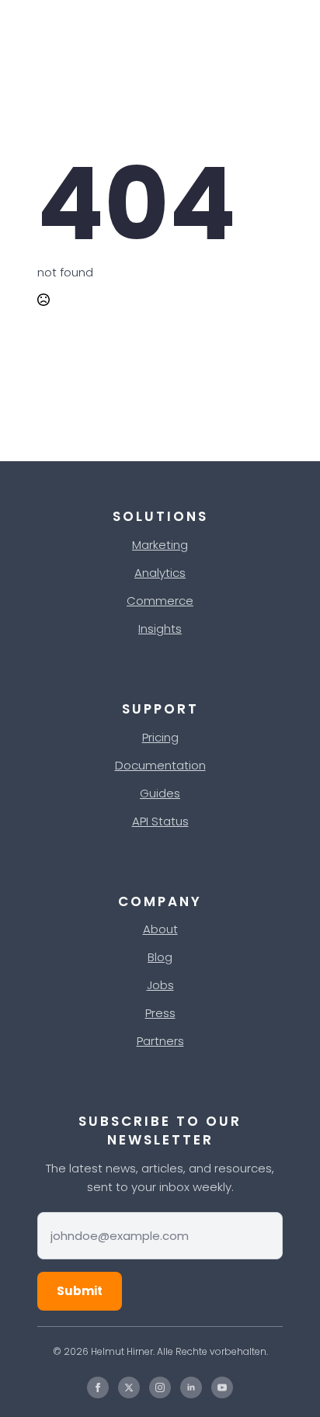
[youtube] (222, 1387)
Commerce (160, 600)
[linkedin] (191, 1387)
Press (160, 1013)
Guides (160, 793)
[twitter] (129, 1387)
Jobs (160, 985)
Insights (160, 628)
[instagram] (160, 1387)
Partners (160, 1041)
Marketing (160, 545)
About (160, 929)
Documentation (160, 765)
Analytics (160, 572)
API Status (160, 821)
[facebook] (98, 1387)
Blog (160, 957)
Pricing (160, 737)
